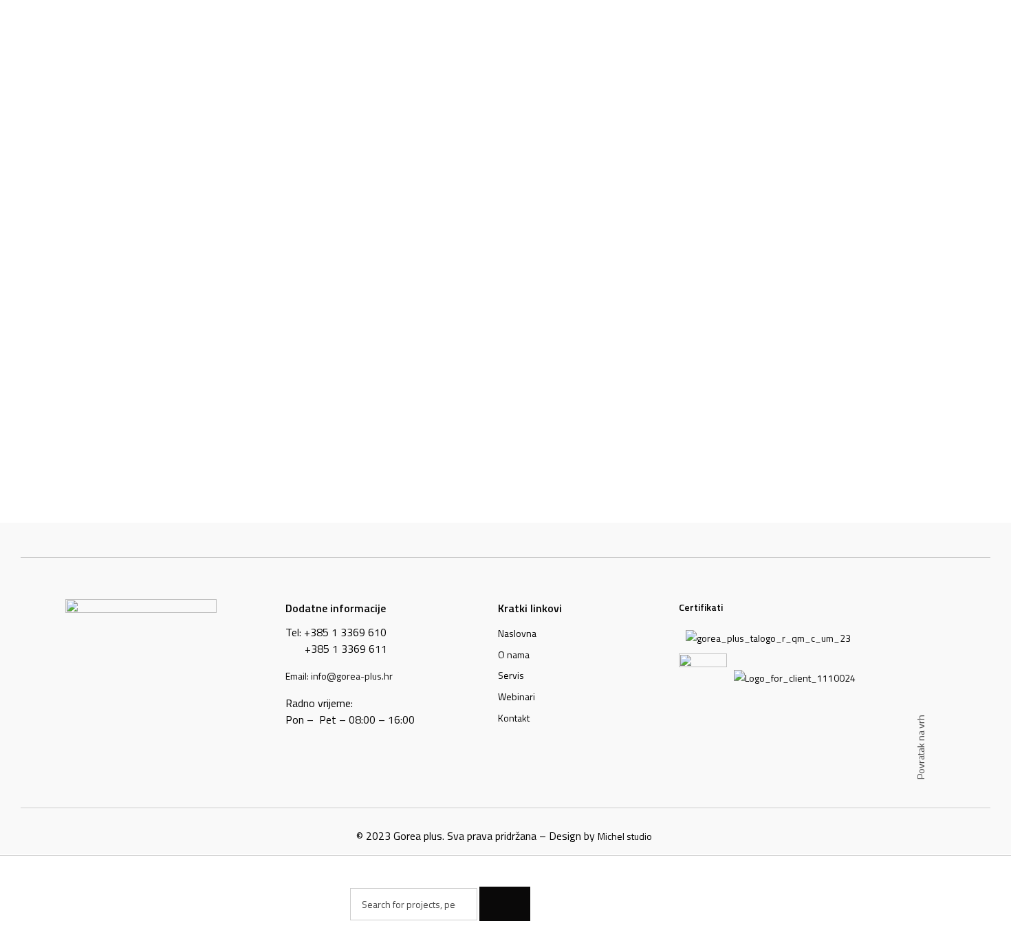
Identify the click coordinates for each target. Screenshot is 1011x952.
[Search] (504, 904)
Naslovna (517, 633)
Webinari (516, 696)
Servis (511, 675)
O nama (514, 654)
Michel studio (625, 836)
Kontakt (514, 718)
